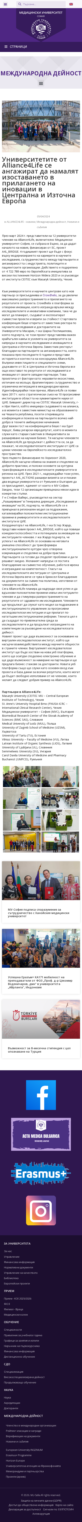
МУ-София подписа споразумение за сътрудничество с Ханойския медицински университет (38, 913)
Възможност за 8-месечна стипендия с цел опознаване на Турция (39, 1049)
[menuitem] (71, 4)
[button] (5, 4)
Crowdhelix (50, 295)
